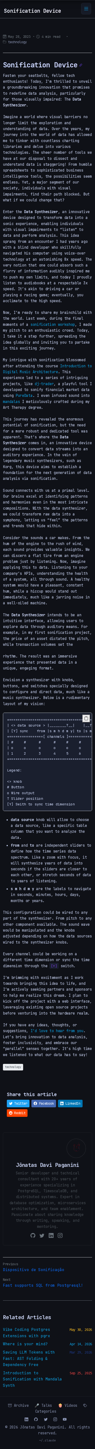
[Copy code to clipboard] (86, 718)
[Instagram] (60, 1235)
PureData (24, 395)
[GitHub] (32, 1235)
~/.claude (47, 1440)
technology (17, 42)
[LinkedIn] (51, 1235)
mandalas (11, 401)
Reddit (19, 1113)
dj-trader (44, 383)
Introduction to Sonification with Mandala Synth (32, 1379)
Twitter (19, 1103)
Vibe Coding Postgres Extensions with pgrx (26, 1332)
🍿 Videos (67, 1405)
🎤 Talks (43, 1405)
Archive (20, 1405)
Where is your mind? (25, 1343)
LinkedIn (72, 1103)
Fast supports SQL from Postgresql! (43, 1285)
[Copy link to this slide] (81, 65)
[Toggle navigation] (86, 8)
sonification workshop (52, 324)
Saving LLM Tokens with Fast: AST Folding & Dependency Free (29, 1358)
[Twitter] (41, 1235)
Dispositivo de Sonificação (33, 1269)
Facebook (45, 1103)
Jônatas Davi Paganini (42, 1427)
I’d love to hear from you (56, 1030)
